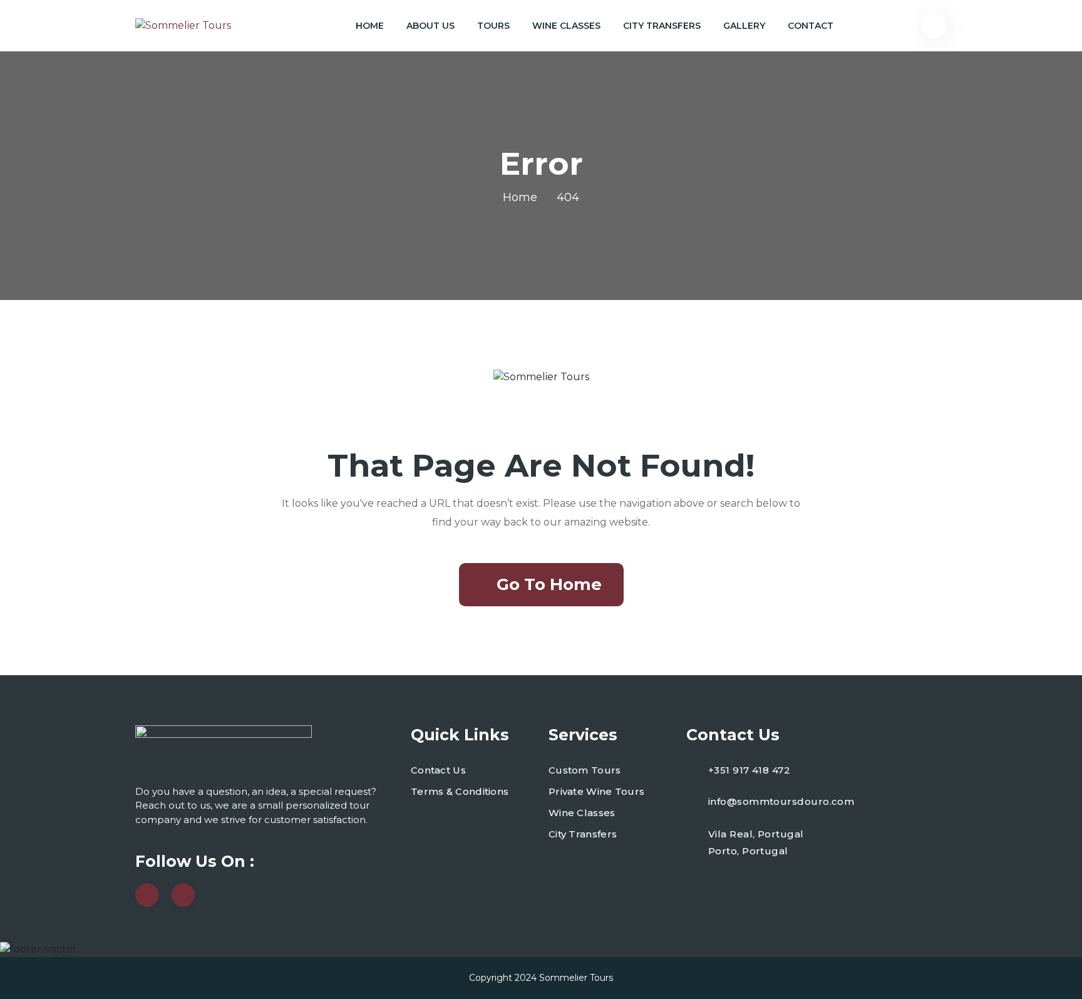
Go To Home (549, 584)
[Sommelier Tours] (183, 26)
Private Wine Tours (596, 791)
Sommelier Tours (576, 977)
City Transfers (662, 25)
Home (370, 25)
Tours (493, 25)
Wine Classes (566, 25)
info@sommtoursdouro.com (781, 801)
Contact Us (438, 770)
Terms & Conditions (459, 791)
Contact (810, 25)
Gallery (744, 25)
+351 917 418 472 (749, 770)
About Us (430, 25)
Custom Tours (585, 770)
